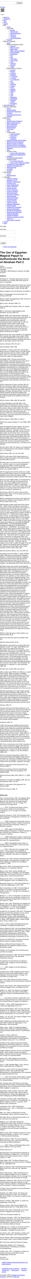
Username (3, 229)
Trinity (12, 67)
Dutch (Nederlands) (13, 185)
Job (11, 81)
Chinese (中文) (11, 183)
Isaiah (12, 83)
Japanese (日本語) (12, 198)
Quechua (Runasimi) (13, 209)
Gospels (12, 89)
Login (5, 223)
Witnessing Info (11, 167)
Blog (4, 20)
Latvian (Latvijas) (12, 202)
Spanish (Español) (12, 214)
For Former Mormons (16, 161)
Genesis (12, 70)
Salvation (13, 63)
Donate (5, 24)
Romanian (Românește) (14, 210)
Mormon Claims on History (15, 143)
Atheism (12, 46)
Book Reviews (14, 52)
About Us (6, 17)
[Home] (2, 7)
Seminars (13, 36)
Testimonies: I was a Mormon (16, 164)
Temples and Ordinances (14, 166)
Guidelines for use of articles (10, 1268)
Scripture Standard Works (15, 158)
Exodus (12, 71)
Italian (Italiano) (11, 196)
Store (5, 22)
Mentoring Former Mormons (15, 142)
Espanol (9, 39)
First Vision (10, 129)
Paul (11, 62)
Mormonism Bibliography (18, 154)
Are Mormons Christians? (14, 121)
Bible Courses (14, 47)
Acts (11, 95)
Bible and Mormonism (13, 123)
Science (12, 65)
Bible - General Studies (17, 51)
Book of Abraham (12, 124)
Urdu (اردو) (10, 218)
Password (3, 236)
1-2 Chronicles (14, 79)
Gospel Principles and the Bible (16, 140)
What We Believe (15, 33)
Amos (12, 87)
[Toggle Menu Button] (2, 10)
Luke (11, 92)
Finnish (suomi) (11, 188)
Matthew (13, 91)
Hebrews (13, 100)
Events (5, 222)
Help (8, 131)
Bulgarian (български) (13, 182)
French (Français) (12, 190)
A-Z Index (10, 169)
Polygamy (13, 139)
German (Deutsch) (12, 191)
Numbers (13, 75)
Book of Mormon (12, 126)
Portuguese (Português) (14, 207)
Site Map (24, 1268)
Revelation (13, 103)
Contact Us (6, 19)
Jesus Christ (14, 60)
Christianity (13, 54)
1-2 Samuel (13, 76)
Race (8, 150)
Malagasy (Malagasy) (13, 204)
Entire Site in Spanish (13, 220)
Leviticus (13, 73)
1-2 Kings (13, 78)
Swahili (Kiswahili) (12, 215)
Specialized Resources (14, 115)
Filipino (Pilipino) (12, 186)
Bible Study (13, 49)
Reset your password (9, 247)
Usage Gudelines (15, 38)
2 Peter (12, 102)
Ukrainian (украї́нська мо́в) (15, 217)
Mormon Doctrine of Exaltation (16, 145)
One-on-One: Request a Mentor (19, 162)
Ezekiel (12, 86)
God (11, 57)
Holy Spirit (13, 59)
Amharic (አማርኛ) (12, 180)
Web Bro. (16, 1277)
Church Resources (9, 105)
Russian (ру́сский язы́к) (14, 212)
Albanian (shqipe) (12, 178)
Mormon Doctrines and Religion (16, 147)
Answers (9, 113)
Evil (11, 55)
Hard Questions (15, 134)
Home (9, 27)
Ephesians (13, 97)
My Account (15, 1270)
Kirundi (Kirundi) (12, 199)
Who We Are (14, 31)
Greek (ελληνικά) (12, 193)
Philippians (13, 99)
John (11, 94)
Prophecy (13, 137)
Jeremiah (13, 84)
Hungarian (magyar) (13, 194)
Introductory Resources (14, 111)
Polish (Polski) (11, 206)
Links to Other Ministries (17, 153)
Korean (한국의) (12, 201)
